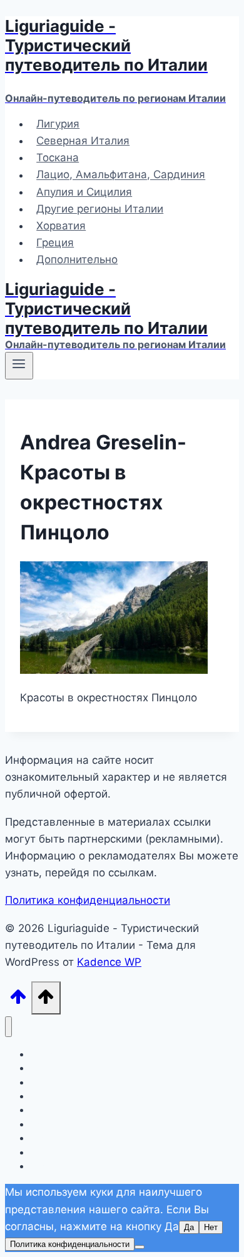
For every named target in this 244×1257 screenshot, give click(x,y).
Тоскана (57, 157)
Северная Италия (83, 140)
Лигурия (57, 124)
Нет (211, 1227)
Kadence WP (109, 962)
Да (189, 1227)
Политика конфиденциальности (87, 900)
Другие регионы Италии (99, 209)
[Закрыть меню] (8, 1026)
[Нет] (140, 1247)
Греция (55, 242)
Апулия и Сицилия (84, 192)
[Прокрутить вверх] (18, 1000)
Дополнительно (77, 259)
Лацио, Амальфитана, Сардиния (120, 175)
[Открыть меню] (19, 365)
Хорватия (61, 225)
